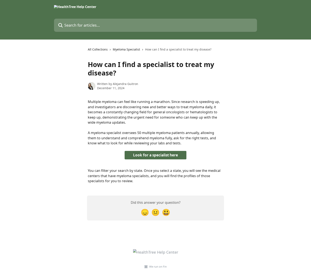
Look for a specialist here (155, 155)
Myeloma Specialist (126, 49)
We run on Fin (158, 266)
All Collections (98, 49)
